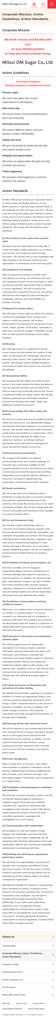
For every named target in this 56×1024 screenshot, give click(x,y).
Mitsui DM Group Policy (13, 994)
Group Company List (12, 979)
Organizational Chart (12, 972)
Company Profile (10, 964)
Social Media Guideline (12, 1009)
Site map (6, 1003)
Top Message (9, 945)
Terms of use (21, 1003)
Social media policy (36, 1009)
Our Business (9, 987)
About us (8, 936)
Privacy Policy (38, 1003)
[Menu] (51, 4)
